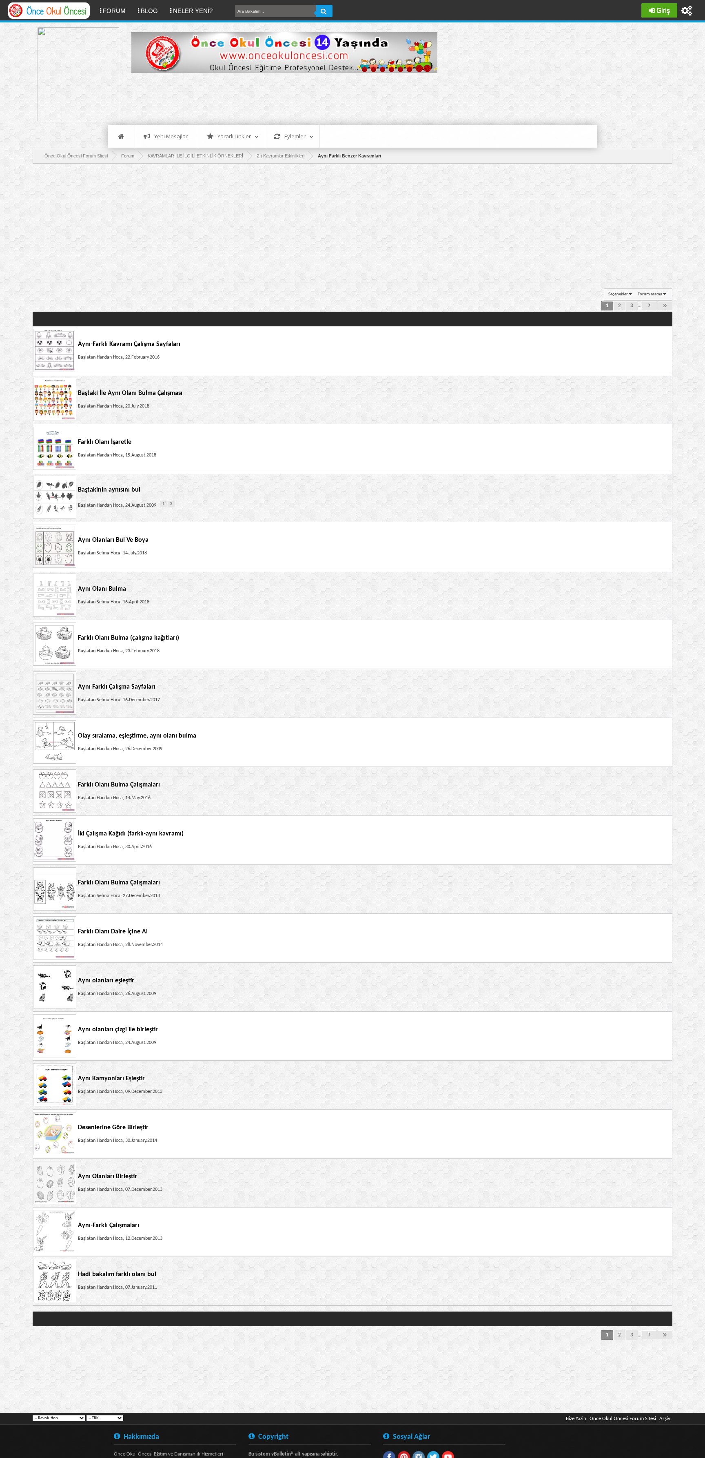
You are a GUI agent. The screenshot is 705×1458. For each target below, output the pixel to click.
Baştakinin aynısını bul (109, 490)
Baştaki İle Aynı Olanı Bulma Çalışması (130, 393)
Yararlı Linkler (234, 136)
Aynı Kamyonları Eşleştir (111, 1078)
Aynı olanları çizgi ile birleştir (118, 1029)
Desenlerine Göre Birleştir (113, 1127)
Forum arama (650, 294)
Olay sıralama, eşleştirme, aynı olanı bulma (137, 736)
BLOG (149, 10)
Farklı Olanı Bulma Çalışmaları (119, 785)
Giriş (663, 10)
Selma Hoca (108, 553)
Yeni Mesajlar (171, 136)
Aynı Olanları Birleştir (107, 1176)
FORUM (117, 10)
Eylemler (295, 136)
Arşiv (664, 1418)
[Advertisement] (279, 98)
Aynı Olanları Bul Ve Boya (113, 540)
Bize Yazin (576, 1418)
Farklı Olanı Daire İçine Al (113, 931)
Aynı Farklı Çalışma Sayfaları (116, 687)
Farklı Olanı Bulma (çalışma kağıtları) (128, 638)
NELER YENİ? (193, 10)
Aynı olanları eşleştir (106, 980)
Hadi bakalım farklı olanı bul (117, 1274)
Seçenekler (618, 294)
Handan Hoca (110, 357)
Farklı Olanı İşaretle (104, 442)
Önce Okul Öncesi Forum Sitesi (623, 1418)
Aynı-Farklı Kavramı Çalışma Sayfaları (129, 344)
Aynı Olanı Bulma (102, 589)
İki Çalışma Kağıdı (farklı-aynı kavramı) (131, 834)
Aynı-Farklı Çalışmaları (108, 1225)
